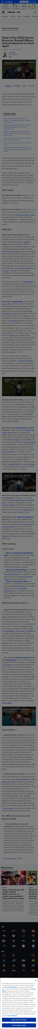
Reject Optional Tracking (19, 1019)
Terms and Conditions (10, 987)
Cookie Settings (12, 1015)
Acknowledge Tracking (19, 1025)
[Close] (36, 980)
